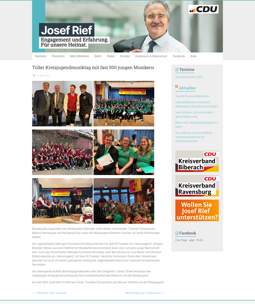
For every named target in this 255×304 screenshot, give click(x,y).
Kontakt (125, 56)
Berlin (98, 56)
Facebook (179, 56)
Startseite (40, 56)
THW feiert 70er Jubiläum (49, 293)
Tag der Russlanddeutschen (192, 96)
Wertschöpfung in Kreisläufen (145, 293)
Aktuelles (187, 87)
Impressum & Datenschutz (151, 56)
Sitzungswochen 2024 (188, 77)
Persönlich (58, 56)
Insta (193, 56)
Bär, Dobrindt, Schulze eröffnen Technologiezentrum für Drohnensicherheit (193, 137)
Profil (200, 240)
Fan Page (181, 240)
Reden (111, 56)
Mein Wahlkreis (79, 56)
